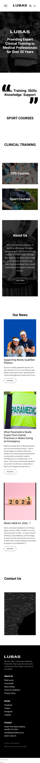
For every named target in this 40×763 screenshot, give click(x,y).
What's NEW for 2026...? (17, 523)
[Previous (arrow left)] (1, 762)
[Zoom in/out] (1, 759)
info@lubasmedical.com (14, 732)
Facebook (8, 705)
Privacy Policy (9, 693)
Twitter (7, 708)
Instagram (8, 711)
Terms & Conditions (12, 690)
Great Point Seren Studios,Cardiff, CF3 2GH (14, 728)
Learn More (20, 280)
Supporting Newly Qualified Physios (19, 361)
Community (9, 683)
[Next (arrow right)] (3, 762)
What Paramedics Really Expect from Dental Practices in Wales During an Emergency (18, 437)
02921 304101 (10, 736)
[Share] (5, 759)
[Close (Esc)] (7, 759)
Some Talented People (19, 746)
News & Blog (9, 686)
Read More (10, 381)
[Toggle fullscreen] (3, 759)
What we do (9, 680)
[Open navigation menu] (5, 5)
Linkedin (7, 715)
